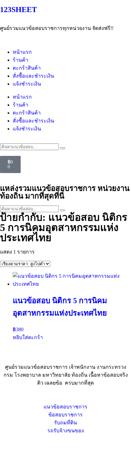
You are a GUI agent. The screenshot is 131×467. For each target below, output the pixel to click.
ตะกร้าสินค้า (27, 68)
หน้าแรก (22, 52)
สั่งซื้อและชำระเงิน (33, 76)
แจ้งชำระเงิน (27, 84)
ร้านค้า (20, 60)
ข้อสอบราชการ (65, 414)
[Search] (62, 148)
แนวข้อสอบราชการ (65, 406)
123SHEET (18, 9)
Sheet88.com (13, 453)
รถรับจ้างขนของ (65, 430)
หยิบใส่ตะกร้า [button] (28, 337)
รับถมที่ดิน (65, 422)
